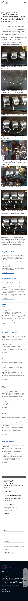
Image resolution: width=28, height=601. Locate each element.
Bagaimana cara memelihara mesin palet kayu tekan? (14, 376)
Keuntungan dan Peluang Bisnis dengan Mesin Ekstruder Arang (14, 403)
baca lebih (4, 272)
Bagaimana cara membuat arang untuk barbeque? (12, 397)
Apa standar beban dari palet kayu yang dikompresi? (12, 373)
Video (4, 414)
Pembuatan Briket (8, 251)
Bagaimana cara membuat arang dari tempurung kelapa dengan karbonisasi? (12, 366)
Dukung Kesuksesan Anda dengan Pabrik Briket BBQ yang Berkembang (14, 269)
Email (5, 536)
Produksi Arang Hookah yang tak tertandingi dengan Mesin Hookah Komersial (13, 265)
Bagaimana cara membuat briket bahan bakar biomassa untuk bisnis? (14, 262)
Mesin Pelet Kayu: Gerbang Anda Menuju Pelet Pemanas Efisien (14, 400)
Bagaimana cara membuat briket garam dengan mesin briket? (12, 363)
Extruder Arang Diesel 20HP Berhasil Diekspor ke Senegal (14, 309)
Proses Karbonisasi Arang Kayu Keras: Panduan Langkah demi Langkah (14, 292)
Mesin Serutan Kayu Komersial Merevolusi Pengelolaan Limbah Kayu (12, 431)
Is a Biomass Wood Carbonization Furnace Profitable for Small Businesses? (13, 390)
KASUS (4, 305)
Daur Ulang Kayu (8, 441)
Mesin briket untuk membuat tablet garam (13, 255)
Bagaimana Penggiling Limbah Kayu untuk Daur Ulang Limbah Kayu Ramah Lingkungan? (14, 455)
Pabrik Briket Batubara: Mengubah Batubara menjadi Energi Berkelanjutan (13, 340)
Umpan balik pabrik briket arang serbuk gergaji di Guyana (14, 337)
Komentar (7, 513)
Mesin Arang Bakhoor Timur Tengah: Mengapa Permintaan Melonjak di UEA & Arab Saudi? (14, 394)
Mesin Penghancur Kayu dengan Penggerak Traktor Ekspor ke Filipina (13, 319)
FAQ (3, 358)
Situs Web (6, 541)
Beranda (3, 11)
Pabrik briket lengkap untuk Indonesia (12, 346)
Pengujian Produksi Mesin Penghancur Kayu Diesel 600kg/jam (13, 452)
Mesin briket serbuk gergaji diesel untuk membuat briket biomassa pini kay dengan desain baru (13, 258)
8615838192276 (6, 591)
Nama (6, 530)
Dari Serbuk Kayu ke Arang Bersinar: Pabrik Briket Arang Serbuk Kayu (14, 343)
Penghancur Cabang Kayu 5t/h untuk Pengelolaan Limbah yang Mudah (12, 458)
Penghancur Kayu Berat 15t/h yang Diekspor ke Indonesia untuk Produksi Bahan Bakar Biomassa (14, 316)
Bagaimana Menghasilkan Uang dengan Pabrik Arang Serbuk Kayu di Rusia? (14, 295)
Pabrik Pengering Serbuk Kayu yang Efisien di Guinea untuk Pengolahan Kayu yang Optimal (14, 348)
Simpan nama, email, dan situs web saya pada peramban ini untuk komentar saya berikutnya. (14, 548)
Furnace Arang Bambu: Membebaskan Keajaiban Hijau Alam (12, 283)
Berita (7, 11)
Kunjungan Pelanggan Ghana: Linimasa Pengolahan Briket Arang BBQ (12, 313)
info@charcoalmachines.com (9, 594)
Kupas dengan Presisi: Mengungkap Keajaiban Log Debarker (13, 428)
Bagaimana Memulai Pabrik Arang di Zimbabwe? (14, 289)
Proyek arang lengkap (10, 332)
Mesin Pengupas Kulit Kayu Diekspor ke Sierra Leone (13, 322)
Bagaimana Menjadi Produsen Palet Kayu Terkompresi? (12, 369)
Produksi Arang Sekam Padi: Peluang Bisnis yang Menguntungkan (14, 286)
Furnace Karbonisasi (9, 279)
